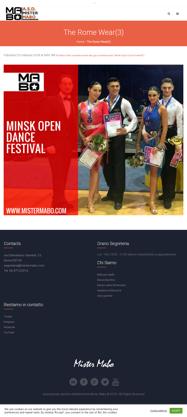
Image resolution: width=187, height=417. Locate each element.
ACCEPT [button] (176, 410)
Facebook (9, 327)
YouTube (9, 332)
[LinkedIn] (73, 382)
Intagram (9, 321)
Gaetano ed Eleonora (109, 290)
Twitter (8, 316)
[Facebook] (84, 382)
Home (80, 41)
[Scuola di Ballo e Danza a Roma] (22, 14)
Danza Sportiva (106, 279)
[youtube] (116, 382)
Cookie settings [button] (158, 410)
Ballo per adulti (105, 274)
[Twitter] (105, 382)
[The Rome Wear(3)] (93, 140)
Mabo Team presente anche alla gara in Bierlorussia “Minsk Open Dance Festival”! (101, 55)
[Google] (94, 382)
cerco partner (105, 295)
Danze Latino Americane (111, 285)
